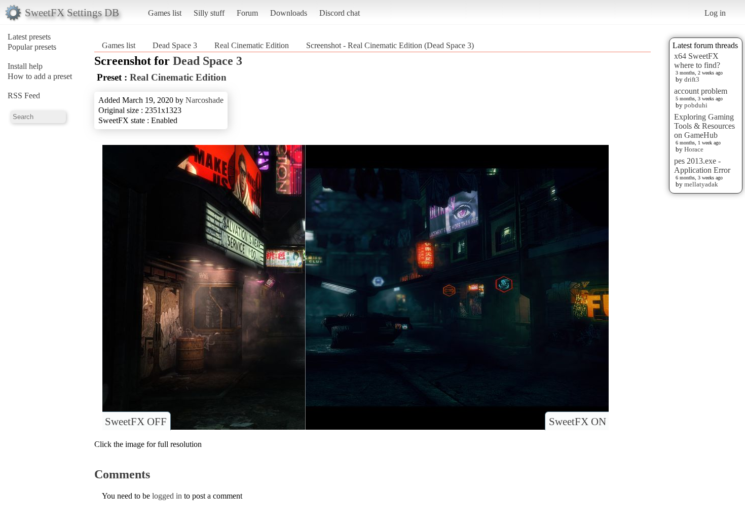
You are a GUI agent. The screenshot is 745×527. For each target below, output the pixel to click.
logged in (167, 496)
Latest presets (29, 36)
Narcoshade (204, 100)
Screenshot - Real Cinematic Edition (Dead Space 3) (390, 45)
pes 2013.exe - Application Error (702, 165)
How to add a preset (40, 76)
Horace (693, 149)
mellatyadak (701, 184)
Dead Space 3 (175, 45)
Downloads (288, 13)
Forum (247, 13)
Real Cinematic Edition (251, 45)
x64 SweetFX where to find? (697, 60)
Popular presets (32, 47)
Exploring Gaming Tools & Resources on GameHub (704, 125)
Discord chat (339, 13)
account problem (700, 91)
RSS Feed (24, 95)
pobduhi (695, 105)
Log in (715, 13)
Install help (25, 66)
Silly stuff (209, 13)
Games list (164, 13)
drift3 (691, 79)
